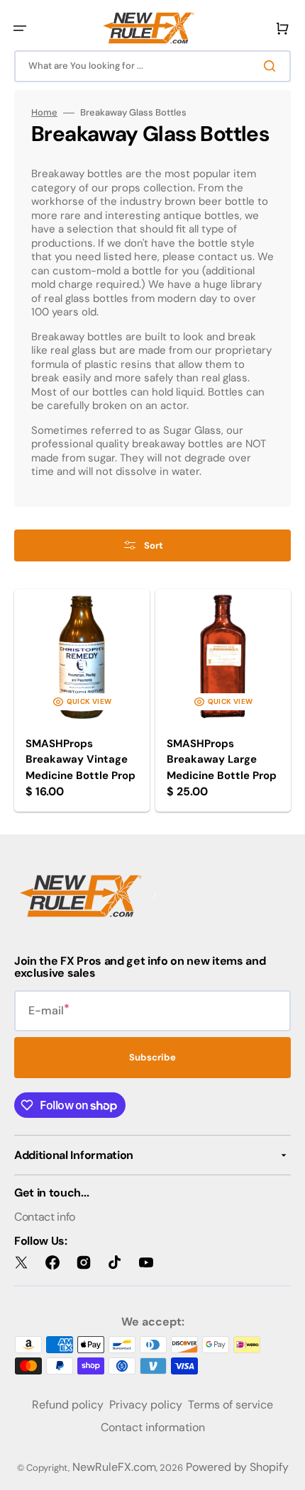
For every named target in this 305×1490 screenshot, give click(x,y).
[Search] (272, 66)
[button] (19, 28)
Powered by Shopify (237, 1467)
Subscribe (152, 1057)
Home (44, 112)
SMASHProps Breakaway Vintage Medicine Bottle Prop (80, 759)
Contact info (44, 1216)
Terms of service (230, 1404)
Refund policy (68, 1404)
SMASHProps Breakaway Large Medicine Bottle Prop (222, 759)
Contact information (153, 1427)
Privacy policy (145, 1404)
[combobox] (152, 66)
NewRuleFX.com (114, 1467)
